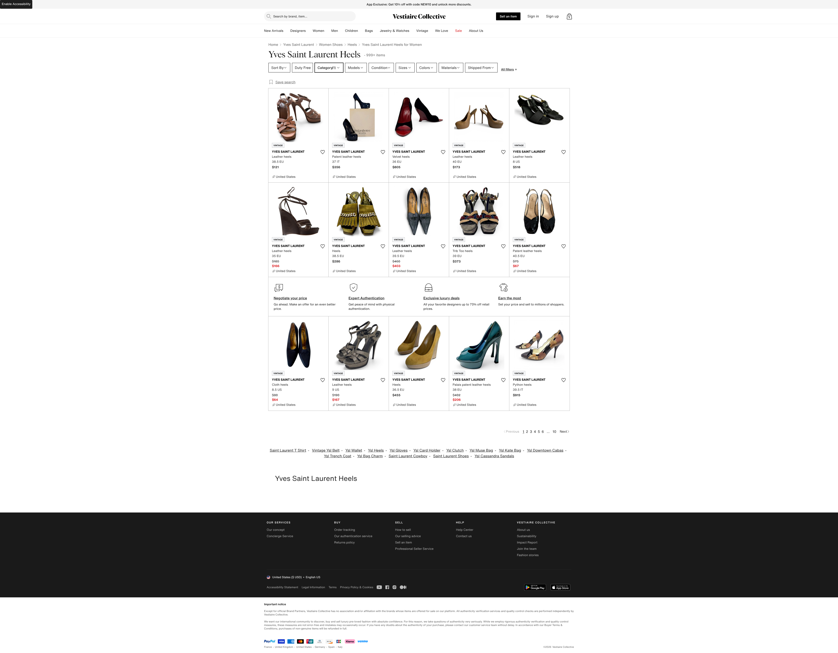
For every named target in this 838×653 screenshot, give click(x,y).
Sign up (552, 16)
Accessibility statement (282, 587)
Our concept (276, 530)
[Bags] (376, 31)
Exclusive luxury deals (441, 298)
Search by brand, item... (290, 16)
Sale (458, 30)
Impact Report (527, 542)
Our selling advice (408, 536)
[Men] (341, 31)
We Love (441, 30)
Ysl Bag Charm (370, 456)
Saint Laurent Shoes (451, 456)
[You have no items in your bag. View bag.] (569, 16)
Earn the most (509, 298)
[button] (569, 16)
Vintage (422, 30)
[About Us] (486, 31)
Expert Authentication (367, 298)
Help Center (464, 530)
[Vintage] (431, 31)
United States (304, 647)
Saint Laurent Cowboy (408, 456)
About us (523, 530)
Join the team (527, 549)
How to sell (403, 530)
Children (351, 30)
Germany (320, 647)
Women (318, 30)
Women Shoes (331, 44)
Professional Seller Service (414, 549)
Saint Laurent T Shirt (288, 450)
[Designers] (309, 31)
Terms (332, 587)
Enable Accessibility (16, 4)
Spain (331, 647)
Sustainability (526, 536)
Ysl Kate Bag (510, 450)
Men (334, 30)
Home (273, 44)
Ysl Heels (376, 450)
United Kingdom (284, 647)
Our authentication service (353, 536)
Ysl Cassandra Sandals (494, 456)
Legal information (313, 587)
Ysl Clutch (455, 450)
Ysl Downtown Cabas (545, 450)
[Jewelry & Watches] (412, 31)
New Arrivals (273, 30)
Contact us (464, 536)
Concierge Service (280, 536)
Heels (352, 44)
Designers (298, 30)
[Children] (361, 31)
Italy (340, 647)
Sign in (533, 16)
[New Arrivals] (286, 31)
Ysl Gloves (398, 450)
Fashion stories (528, 555)
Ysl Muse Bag (481, 450)
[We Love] (451, 31)
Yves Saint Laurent (298, 44)
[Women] (328, 31)
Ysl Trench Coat (337, 456)
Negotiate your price (290, 298)
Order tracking (344, 530)
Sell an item (508, 16)
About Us (476, 30)
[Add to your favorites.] (322, 152)
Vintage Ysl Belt (326, 450)
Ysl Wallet (353, 450)
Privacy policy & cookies (356, 587)
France (268, 647)
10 (554, 431)
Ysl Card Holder (426, 450)
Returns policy (344, 542)
